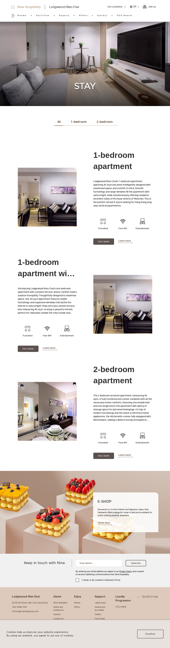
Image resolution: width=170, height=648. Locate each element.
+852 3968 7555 (19, 607)
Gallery (102, 15)
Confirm (150, 634)
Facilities (43, 15)
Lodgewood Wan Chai (64, 7)
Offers (83, 15)
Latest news (100, 603)
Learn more (124, 241)
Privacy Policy (125, 571)
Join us (152, 7)
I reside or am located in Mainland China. (101, 580)
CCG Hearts (125, 15)
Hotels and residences (58, 608)
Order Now (104, 523)
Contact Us (58, 619)
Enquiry (64, 15)
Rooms (22, 15)
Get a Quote (103, 242)
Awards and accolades (100, 608)
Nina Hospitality (60, 603)
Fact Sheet (100, 619)
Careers (56, 614)
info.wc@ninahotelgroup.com (25, 611)
